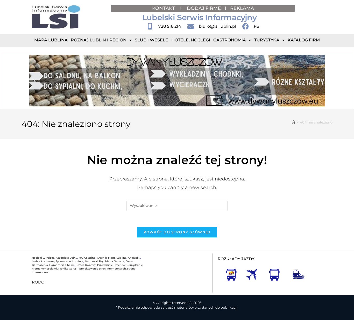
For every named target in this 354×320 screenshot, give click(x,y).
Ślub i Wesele (151, 40)
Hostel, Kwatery (85, 265)
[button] (35, 80)
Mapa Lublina (51, 40)
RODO (38, 282)
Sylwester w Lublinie (69, 261)
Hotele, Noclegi (190, 40)
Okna (129, 261)
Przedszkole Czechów (111, 265)
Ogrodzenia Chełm (61, 265)
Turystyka (266, 40)
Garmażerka (40, 265)
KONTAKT (164, 8)
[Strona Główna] (293, 122)
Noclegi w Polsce (43, 257)
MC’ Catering (87, 257)
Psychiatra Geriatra (111, 261)
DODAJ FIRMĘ (204, 8)
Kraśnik (102, 257)
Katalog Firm (304, 40)
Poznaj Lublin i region (98, 40)
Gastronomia (229, 40)
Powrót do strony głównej (177, 232)
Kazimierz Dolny (66, 257)
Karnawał (91, 261)
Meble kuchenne (43, 261)
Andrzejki (134, 257)
